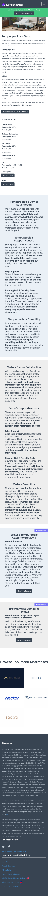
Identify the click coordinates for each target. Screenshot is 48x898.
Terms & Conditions (8, 866)
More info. (23, 46)
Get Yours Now (8, 175)
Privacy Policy (7, 870)
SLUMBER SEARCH (15, 5)
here (7, 814)
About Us (5, 862)
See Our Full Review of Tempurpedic (15, 111)
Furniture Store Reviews (10, 886)
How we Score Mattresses (11, 874)
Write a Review (41, 530)
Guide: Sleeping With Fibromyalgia (14, 851)
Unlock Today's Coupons (24, 13)
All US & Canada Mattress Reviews (14, 878)
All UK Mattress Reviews (11, 882)
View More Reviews (24, 591)
